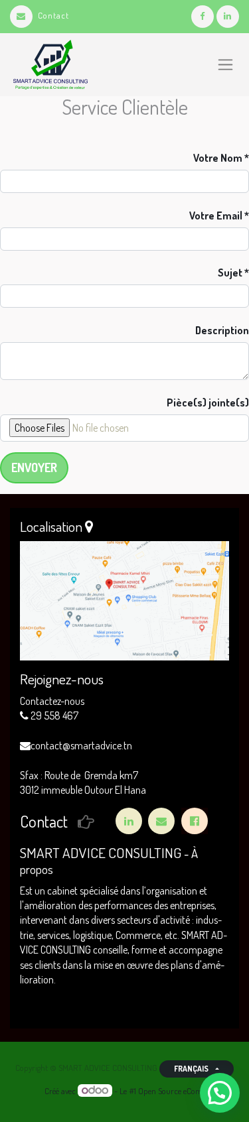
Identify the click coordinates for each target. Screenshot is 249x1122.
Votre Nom (217, 157)
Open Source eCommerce (181, 1091)
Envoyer (34, 467)
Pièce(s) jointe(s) (208, 402)
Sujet (230, 272)
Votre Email (215, 215)
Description (222, 330)
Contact (53, 15)
